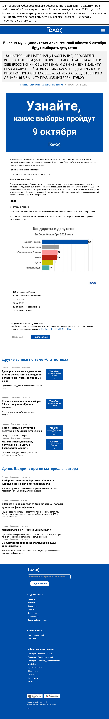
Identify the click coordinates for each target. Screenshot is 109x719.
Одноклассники (35, 667)
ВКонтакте (33, 671)
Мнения (31, 602)
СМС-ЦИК (32, 638)
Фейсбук (32, 664)
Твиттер (31, 674)
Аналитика (32, 606)
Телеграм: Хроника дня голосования (44, 660)
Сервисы (31, 609)
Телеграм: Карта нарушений (40, 657)
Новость (24, 84)
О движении (33, 616)
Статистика (35, 84)
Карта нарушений (36, 635)
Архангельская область (52, 84)
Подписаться (40, 337)
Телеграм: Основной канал (40, 654)
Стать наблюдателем (37, 620)
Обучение (32, 613)
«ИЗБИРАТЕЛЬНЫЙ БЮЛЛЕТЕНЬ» (55, 329)
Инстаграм (33, 678)
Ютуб (30, 681)
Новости (31, 599)
